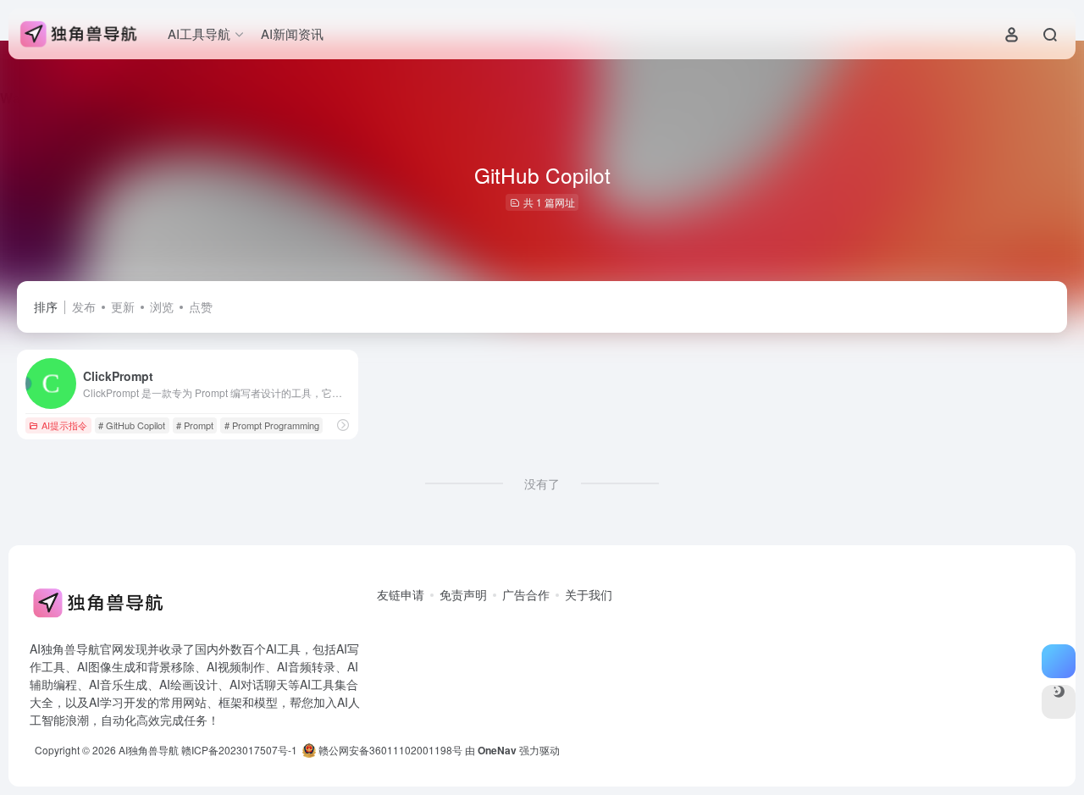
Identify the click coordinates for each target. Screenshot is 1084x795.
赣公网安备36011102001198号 (389, 750)
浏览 (162, 306)
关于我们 (588, 594)
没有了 (542, 483)
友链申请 (400, 594)
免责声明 (463, 594)
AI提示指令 (64, 425)
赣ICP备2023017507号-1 (239, 750)
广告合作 (526, 594)
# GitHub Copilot (131, 425)
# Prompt (194, 425)
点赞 (201, 306)
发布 (84, 306)
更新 (123, 306)
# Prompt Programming (271, 425)
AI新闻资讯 (292, 33)
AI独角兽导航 (149, 750)
